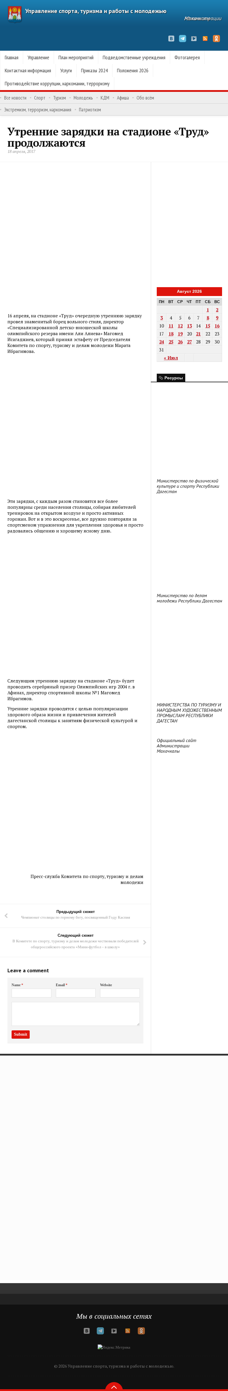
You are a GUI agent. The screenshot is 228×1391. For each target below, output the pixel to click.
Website (106, 985)
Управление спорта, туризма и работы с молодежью (96, 11)
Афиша (123, 98)
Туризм (59, 98)
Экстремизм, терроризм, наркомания (37, 109)
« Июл (171, 358)
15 (207, 326)
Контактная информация (28, 70)
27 (189, 342)
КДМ (105, 98)
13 (189, 326)
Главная (11, 57)
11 (171, 326)
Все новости (15, 98)
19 (180, 334)
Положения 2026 (132, 70)
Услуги (66, 70)
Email (61, 985)
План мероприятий (76, 57)
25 (171, 342)
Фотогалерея (187, 57)
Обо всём (145, 98)
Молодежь (83, 98)
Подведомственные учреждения (134, 57)
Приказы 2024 (94, 70)
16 (217, 326)
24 (161, 342)
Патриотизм (90, 109)
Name (17, 985)
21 (198, 334)
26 (180, 342)
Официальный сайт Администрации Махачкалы (176, 745)
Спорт (39, 98)
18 (171, 334)
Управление (38, 57)
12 (180, 326)
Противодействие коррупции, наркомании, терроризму (57, 83)
